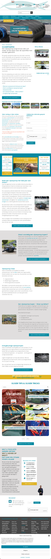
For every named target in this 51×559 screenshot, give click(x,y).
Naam (28, 118)
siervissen (13, 128)
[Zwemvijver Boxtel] (35, 104)
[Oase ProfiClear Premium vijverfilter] (42, 54)
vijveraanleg (4, 123)
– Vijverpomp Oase (6, 90)
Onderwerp (29, 128)
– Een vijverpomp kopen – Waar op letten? (12, 91)
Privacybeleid (27, 557)
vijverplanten (12, 126)
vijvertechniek (5, 122)
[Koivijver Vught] (44, 104)
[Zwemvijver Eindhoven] (6, 104)
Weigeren (25, 550)
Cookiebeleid (23, 557)
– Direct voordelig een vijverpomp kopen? (12, 88)
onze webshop (26, 287)
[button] (49, 535)
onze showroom (11, 117)
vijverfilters (18, 123)
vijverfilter (36, 255)
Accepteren (25, 546)
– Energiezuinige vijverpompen (9, 93)
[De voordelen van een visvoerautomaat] (42, 65)
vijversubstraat (18, 126)
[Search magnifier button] (31, 13)
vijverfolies (4, 125)
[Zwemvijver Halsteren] (16, 104)
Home (3, 44)
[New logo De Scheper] (13, 1)
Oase (15, 272)
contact (24, 525)
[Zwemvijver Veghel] (25, 104)
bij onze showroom (24, 533)
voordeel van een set (32, 238)
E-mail (28, 123)
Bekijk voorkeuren (25, 554)
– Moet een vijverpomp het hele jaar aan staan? (14, 86)
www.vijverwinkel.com (6, 119)
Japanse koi (8, 128)
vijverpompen (12, 123)
